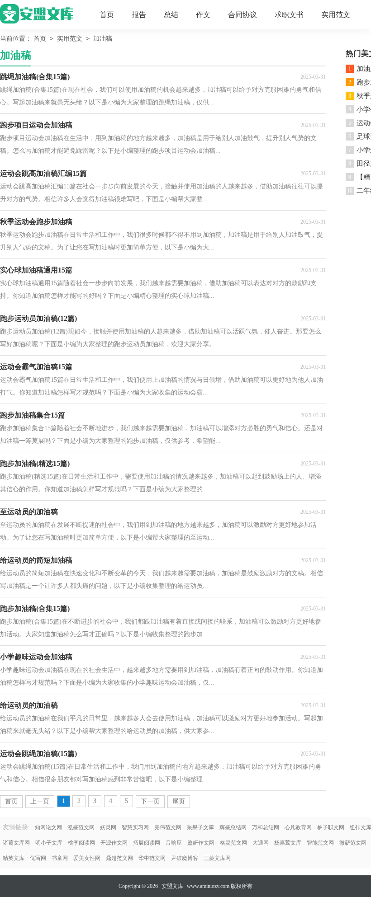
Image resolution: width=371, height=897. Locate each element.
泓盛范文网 (81, 827)
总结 (171, 15)
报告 (139, 15)
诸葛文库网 (16, 843)
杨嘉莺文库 (287, 843)
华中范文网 (152, 858)
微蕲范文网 (352, 843)
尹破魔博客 (184, 858)
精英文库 (13, 858)
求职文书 (289, 15)
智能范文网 (320, 843)
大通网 (260, 843)
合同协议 (242, 15)
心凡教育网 (298, 827)
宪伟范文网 (167, 827)
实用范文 (335, 15)
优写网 (38, 858)
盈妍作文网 (200, 843)
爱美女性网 (86, 858)
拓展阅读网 (146, 843)
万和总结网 (265, 827)
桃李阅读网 (81, 843)
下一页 (150, 801)
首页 (107, 15)
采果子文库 (200, 827)
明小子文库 (48, 843)
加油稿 (102, 38)
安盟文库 (172, 886)
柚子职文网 (330, 827)
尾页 (178, 801)
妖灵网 (108, 827)
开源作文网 (114, 843)
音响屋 (174, 843)
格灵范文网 (233, 843)
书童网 (60, 858)
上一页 (39, 801)
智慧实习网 (135, 827)
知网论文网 (48, 827)
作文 (203, 15)
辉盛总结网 (233, 827)
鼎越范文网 (119, 858)
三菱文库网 (217, 858)
